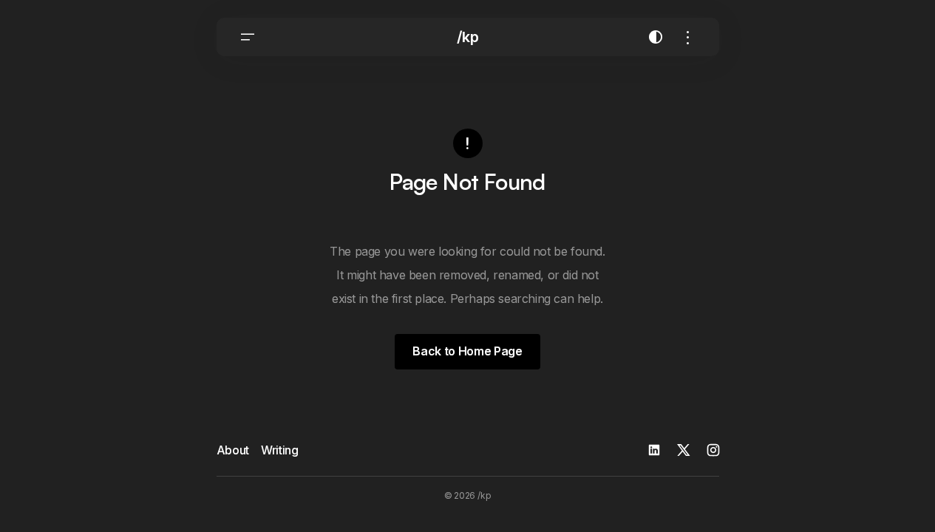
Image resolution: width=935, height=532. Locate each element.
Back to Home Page (467, 351)
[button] (247, 37)
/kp (468, 37)
